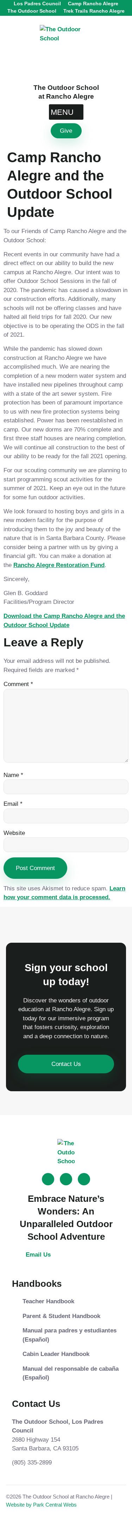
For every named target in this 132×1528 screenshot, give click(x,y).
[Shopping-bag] (84, 1179)
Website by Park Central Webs (41, 1505)
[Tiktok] (48, 1179)
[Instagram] (66, 1179)
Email (13, 804)
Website (14, 833)
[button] (66, 112)
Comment (18, 684)
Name (13, 775)
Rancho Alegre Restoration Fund (59, 565)
